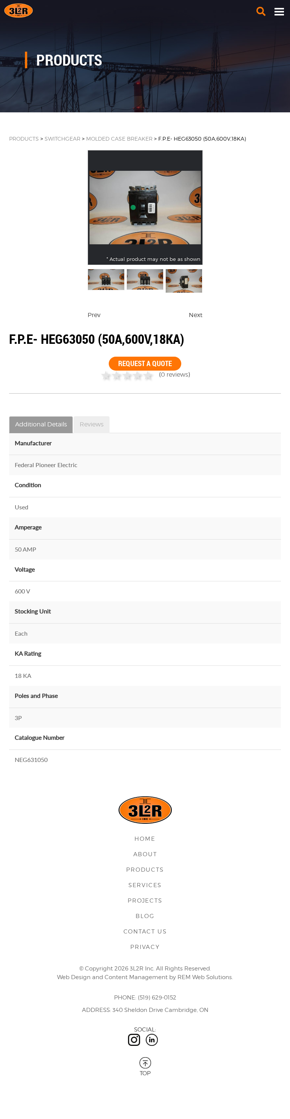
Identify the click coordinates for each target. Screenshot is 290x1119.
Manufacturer (33, 442)
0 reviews (174, 374)
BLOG (145, 916)
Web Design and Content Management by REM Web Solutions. (145, 977)
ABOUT (145, 854)
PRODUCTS (24, 138)
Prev (94, 315)
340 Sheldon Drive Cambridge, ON (160, 1010)
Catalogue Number (40, 737)
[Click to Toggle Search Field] (260, 11)
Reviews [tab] (91, 424)
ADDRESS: (96, 1010)
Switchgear (62, 138)
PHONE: (125, 997)
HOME (144, 838)
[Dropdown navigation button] (279, 11)
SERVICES (145, 885)
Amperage (28, 526)
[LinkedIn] (152, 1040)
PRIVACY (145, 947)
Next (195, 315)
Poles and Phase (36, 695)
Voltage (25, 569)
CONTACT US (145, 931)
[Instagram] (134, 1040)
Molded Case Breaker (119, 138)
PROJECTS (145, 900)
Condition (28, 484)
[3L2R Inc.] (145, 10)
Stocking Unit (33, 611)
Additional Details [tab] (41, 424)
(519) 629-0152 (157, 997)
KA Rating (28, 653)
